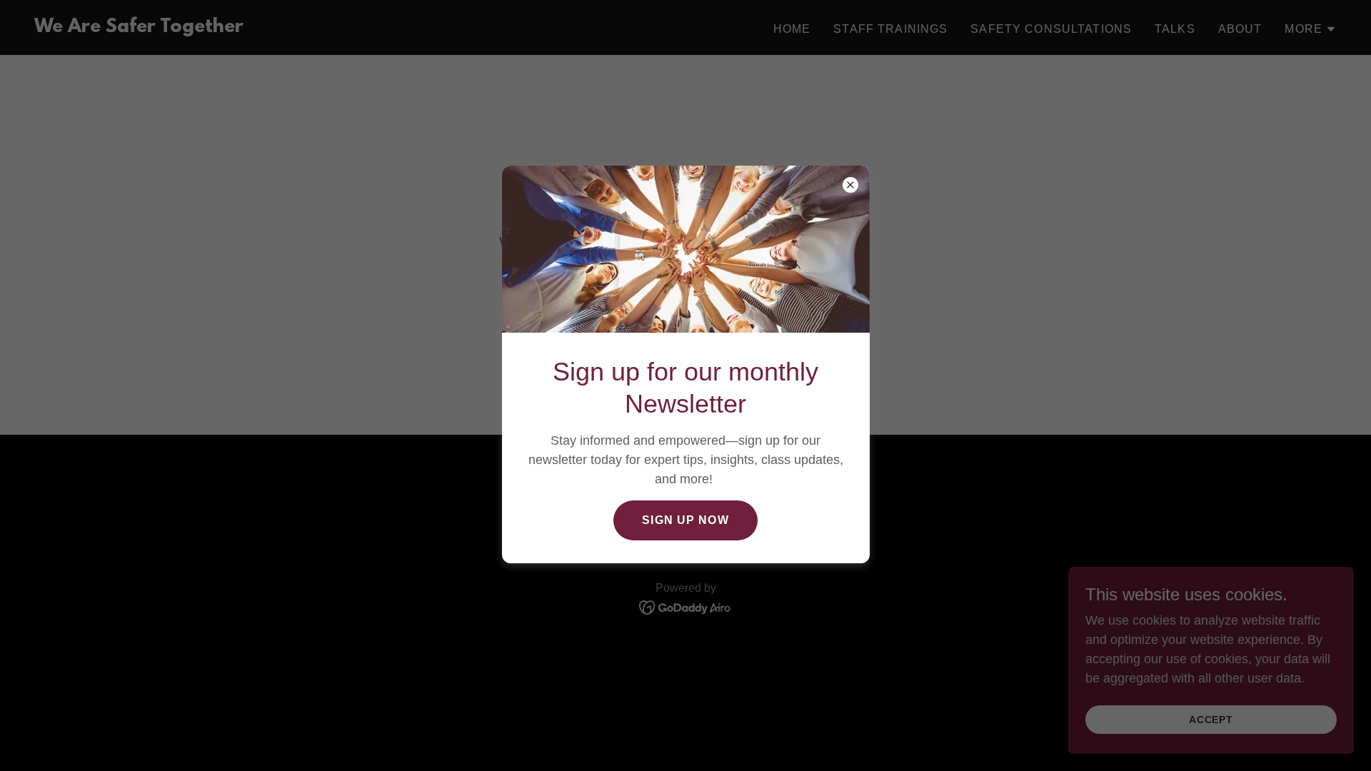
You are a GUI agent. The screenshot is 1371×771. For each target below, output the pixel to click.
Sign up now (685, 520)
